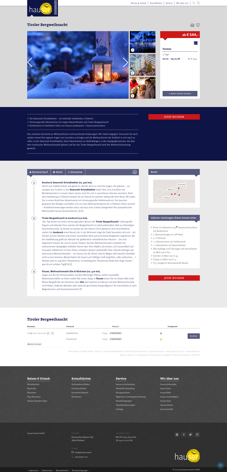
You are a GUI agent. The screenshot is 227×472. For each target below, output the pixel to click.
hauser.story (165, 400)
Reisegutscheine (123, 392)
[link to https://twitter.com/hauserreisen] (190, 434)
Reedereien (76, 396)
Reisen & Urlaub (138, 3)
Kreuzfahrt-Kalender (80, 392)
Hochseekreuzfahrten (81, 384)
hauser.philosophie (168, 384)
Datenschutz (47, 470)
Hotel (59, 172)
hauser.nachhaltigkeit (169, 396)
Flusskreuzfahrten (79, 388)
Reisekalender (33, 384)
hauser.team (165, 388)
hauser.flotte (165, 392)
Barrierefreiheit (62, 470)
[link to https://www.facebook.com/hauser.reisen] (183, 434)
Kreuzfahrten (156, 3)
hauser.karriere (166, 404)
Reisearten (31, 392)
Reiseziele (31, 388)
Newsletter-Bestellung (125, 388)
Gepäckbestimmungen (125, 404)
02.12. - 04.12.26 (171, 58)
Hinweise (76, 172)
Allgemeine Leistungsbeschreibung (131, 396)
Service (169, 3)
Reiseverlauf (39, 172)
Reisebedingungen (124, 400)
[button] (29, 62)
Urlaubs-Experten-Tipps (37, 400)
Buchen (193, 336)
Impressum (33, 470)
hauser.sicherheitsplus (125, 384)
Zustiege (119, 409)
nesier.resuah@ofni (83, 452)
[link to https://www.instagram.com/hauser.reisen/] (197, 434)
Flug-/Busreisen (34, 396)
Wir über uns (182, 3)
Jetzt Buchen (174, 116)
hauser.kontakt (166, 409)
